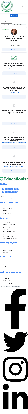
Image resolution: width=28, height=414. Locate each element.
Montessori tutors (7, 234)
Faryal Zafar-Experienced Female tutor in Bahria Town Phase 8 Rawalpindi (14, 88)
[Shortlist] (25, 30)
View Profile (14, 49)
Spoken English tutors (8, 236)
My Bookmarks (6, 212)
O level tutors (6, 222)
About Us (5, 262)
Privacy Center (6, 280)
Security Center (7, 282)
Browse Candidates (7, 208)
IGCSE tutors (6, 226)
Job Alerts (5, 210)
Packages (5, 268)
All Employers (6, 252)
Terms (4, 266)
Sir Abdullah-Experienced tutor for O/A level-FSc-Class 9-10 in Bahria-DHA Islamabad (14, 112)
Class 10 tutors (6, 229)
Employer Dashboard (8, 250)
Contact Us (6, 261)
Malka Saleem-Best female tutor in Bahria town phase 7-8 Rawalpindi (14, 38)
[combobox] (19, 24)
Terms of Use (6, 278)
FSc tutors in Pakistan (8, 227)
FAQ (4, 264)
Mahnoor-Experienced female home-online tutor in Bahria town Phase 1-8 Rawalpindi (14, 65)
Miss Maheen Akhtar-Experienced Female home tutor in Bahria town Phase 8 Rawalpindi (14, 162)
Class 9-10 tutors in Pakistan (10, 231)
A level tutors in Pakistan (9, 224)
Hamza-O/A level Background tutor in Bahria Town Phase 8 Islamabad (14, 139)
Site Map (5, 276)
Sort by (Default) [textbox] (17, 24)
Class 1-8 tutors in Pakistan (9, 233)
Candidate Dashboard (8, 214)
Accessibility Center (8, 283)
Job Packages (6, 248)
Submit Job (6, 247)
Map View (14, 15)
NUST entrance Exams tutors (10, 238)
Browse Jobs (6, 207)
